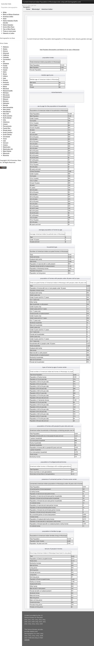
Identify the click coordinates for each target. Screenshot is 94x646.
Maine (5, 86)
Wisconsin (6, 153)
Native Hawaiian (8, 25)
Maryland (6, 88)
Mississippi (6, 97)
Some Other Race (8, 27)
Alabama (6, 47)
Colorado (6, 57)
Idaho (5, 72)
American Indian (8, 16)
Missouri (5, 99)
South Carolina (7, 132)
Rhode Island (7, 130)
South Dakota (7, 134)
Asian (5, 18)
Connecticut (7, 59)
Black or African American (11, 14)
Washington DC (8, 149)
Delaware (6, 63)
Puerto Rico (6, 128)
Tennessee (6, 136)
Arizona (5, 51)
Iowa (4, 78)
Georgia (5, 68)
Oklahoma (6, 122)
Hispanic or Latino (8, 33)
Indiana (5, 76)
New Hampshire (8, 107)
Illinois (5, 74)
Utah (4, 141)
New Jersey (6, 109)
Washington (6, 147)
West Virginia (7, 151)
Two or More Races (9, 29)
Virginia (5, 145)
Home (28, 9)
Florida (5, 65)
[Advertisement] (59, 26)
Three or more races (9, 31)
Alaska (5, 49)
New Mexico (7, 111)
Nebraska (6, 103)
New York (6, 113)
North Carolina (7, 116)
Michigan (6, 93)
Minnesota (6, 95)
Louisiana (6, 84)
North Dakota (7, 118)
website (26, 640)
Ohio (4, 120)
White (5, 12)
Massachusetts (8, 91)
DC (4, 61)
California (6, 55)
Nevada (5, 105)
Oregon (5, 124)
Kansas (5, 80)
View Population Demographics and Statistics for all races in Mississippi (59, 49)
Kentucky (6, 82)
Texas (5, 138)
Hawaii (5, 70)
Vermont (5, 143)
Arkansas (6, 53)
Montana (6, 101)
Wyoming (6, 155)
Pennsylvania (7, 126)
